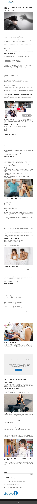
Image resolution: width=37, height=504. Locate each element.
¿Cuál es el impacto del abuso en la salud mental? (11, 484)
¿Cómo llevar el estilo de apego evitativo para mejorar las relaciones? (14, 481)
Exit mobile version (18, 502)
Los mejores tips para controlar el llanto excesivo (11, 478)
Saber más (18, 369)
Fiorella (6, 10)
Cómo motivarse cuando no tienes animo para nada (12, 480)
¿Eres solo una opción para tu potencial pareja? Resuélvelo (13, 487)
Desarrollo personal (11, 10)
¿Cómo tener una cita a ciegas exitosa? (10, 488)
